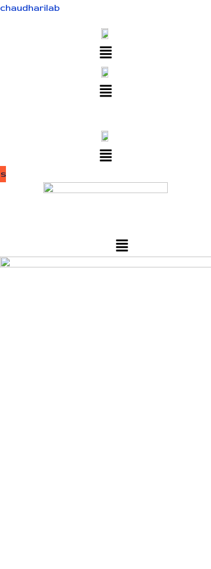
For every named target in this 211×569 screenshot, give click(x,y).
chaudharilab (30, 8)
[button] (105, 52)
